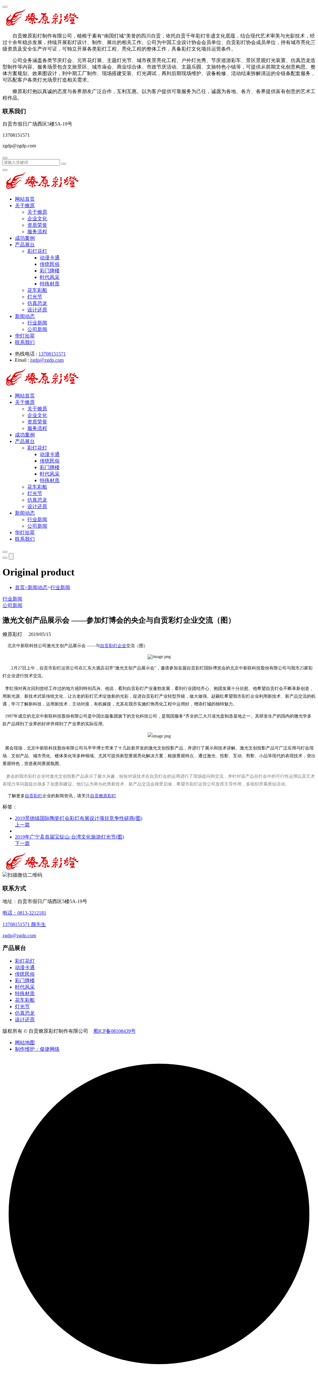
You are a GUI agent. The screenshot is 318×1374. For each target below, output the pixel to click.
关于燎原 (25, 205)
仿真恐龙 (37, 303)
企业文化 (37, 218)
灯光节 (34, 296)
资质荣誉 (37, 225)
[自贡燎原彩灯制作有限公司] (42, 25)
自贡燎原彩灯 (103, 796)
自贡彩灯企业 (113, 645)
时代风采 (50, 277)
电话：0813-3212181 (24, 912)
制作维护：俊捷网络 (37, 1049)
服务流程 (37, 231)
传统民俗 (50, 264)
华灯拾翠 (25, 335)
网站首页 (25, 199)
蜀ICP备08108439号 (114, 1031)
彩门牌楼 (50, 270)
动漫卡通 (50, 257)
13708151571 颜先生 (24, 924)
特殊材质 (50, 283)
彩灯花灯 (37, 251)
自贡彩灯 (33, 796)
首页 (21, 587)
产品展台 (25, 244)
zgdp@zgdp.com (47, 360)
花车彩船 (37, 290)
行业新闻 (37, 322)
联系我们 (25, 342)
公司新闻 (37, 329)
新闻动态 (25, 316)
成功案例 (25, 238)
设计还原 (37, 309)
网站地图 (25, 1042)
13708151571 (52, 353)
